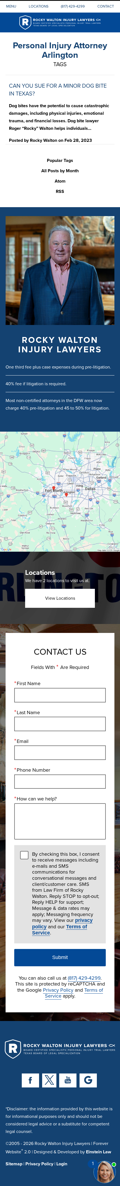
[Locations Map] (60, 491)
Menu (11, 6)
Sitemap (14, 1164)
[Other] (88, 1080)
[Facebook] (30, 1080)
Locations (39, 6)
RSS (60, 192)
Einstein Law (98, 1152)
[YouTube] (67, 1080)
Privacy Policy (58, 989)
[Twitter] (49, 1080)
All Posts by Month (60, 171)
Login (61, 1164)
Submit (60, 957)
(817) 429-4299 (73, 6)
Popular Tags (60, 161)
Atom (60, 181)
